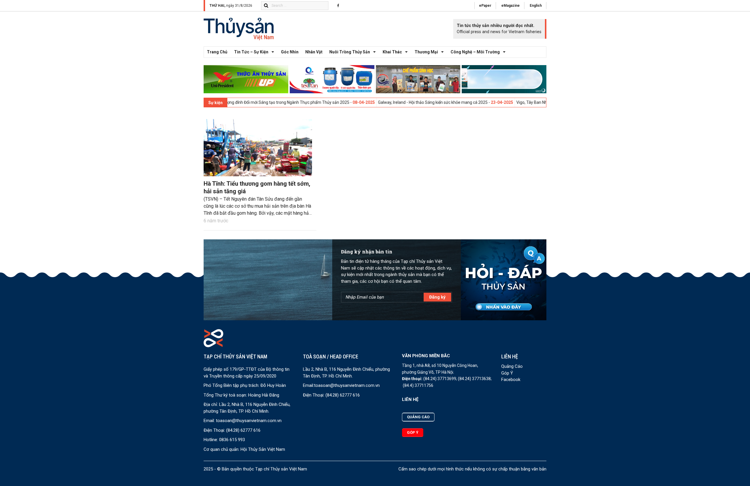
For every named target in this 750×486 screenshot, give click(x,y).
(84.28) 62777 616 (243, 430)
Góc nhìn (290, 52)
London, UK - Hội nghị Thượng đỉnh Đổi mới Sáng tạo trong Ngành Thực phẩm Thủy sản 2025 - (241, 102)
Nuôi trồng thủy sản (349, 52)
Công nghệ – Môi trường (475, 52)
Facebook (510, 379)
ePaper (485, 6)
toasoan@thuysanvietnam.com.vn (249, 420)
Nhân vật (314, 52)
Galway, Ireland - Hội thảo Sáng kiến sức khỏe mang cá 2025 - (408, 102)
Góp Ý (507, 373)
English (536, 6)
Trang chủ (217, 52)
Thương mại (426, 52)
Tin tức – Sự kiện (251, 52)
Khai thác (392, 52)
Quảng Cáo (512, 366)
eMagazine (510, 6)
